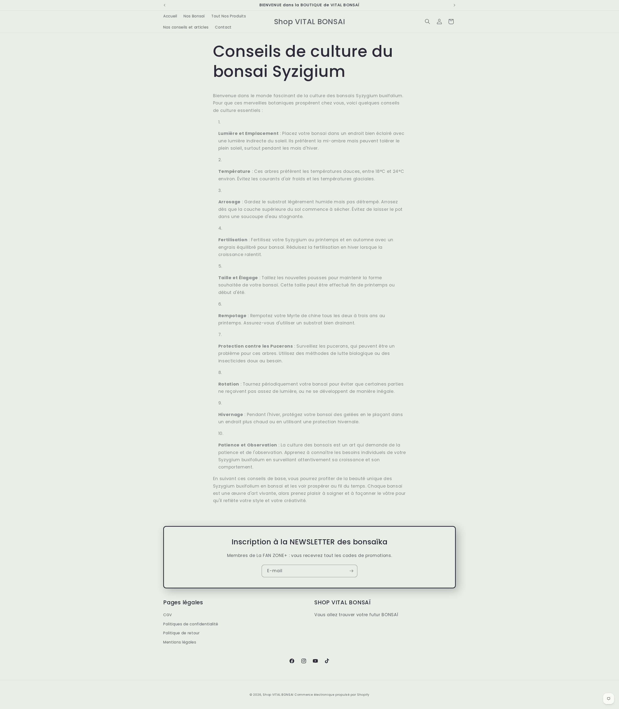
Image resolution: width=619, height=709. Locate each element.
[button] (427, 21)
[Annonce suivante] (454, 5)
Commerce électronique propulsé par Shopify (332, 695)
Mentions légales (179, 642)
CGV (167, 615)
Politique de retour (181, 633)
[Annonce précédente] (164, 5)
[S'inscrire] (351, 571)
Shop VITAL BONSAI (279, 695)
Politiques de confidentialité (190, 624)
